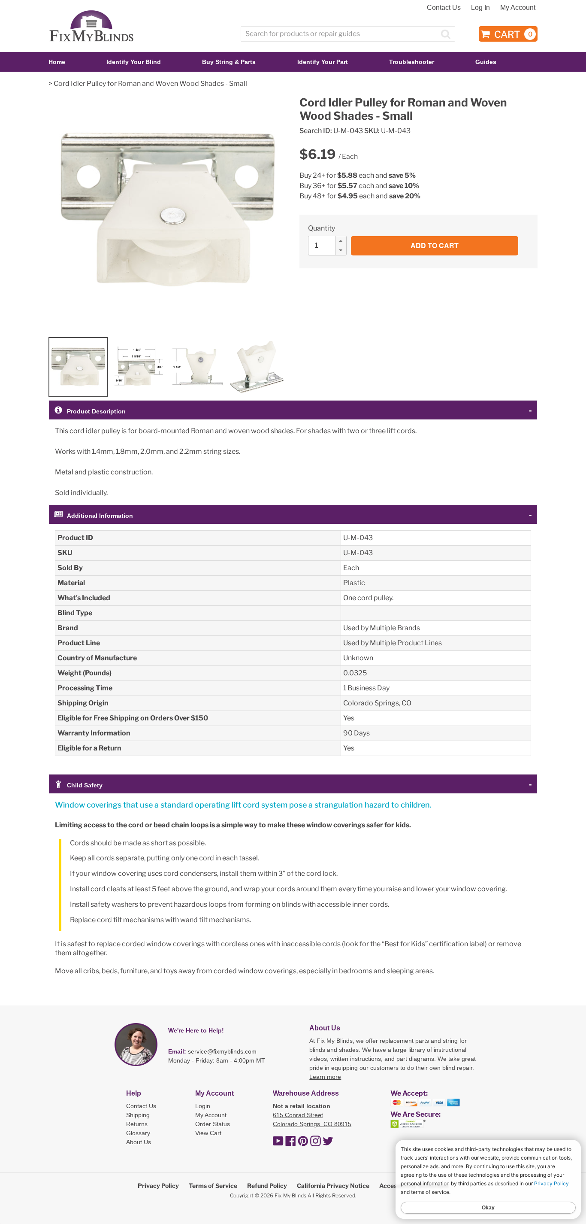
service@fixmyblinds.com (222, 1051)
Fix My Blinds (290, 1195)
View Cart (208, 1133)
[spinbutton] (330, 245)
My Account (517, 7)
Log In (480, 7)
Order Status (212, 1124)
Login (202, 1106)
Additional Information (100, 515)
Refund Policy (267, 1185)
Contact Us (444, 7)
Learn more (325, 1076)
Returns (137, 1124)
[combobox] (348, 34)
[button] (340, 241)
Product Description (96, 411)
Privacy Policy (158, 1185)
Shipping (138, 1115)
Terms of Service (213, 1185)
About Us (138, 1142)
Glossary (138, 1133)
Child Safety (85, 785)
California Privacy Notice (333, 1185)
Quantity (321, 228)
